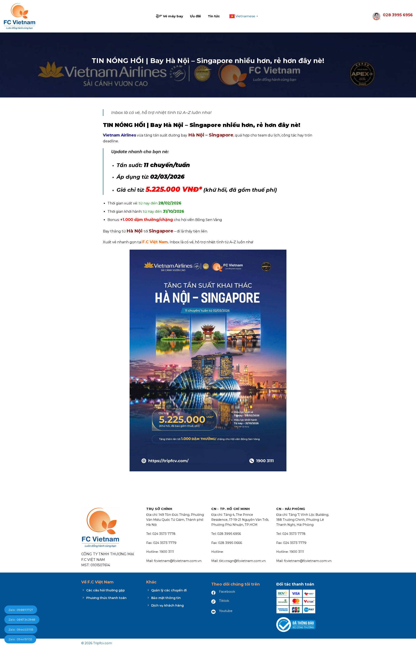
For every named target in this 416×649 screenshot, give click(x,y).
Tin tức (214, 16)
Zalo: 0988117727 (20, 610)
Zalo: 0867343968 (21, 619)
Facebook (227, 592)
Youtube (225, 611)
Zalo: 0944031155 (20, 629)
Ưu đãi (195, 16)
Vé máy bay (173, 16)
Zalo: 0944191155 (20, 639)
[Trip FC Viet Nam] (19, 16)
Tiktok (224, 601)
